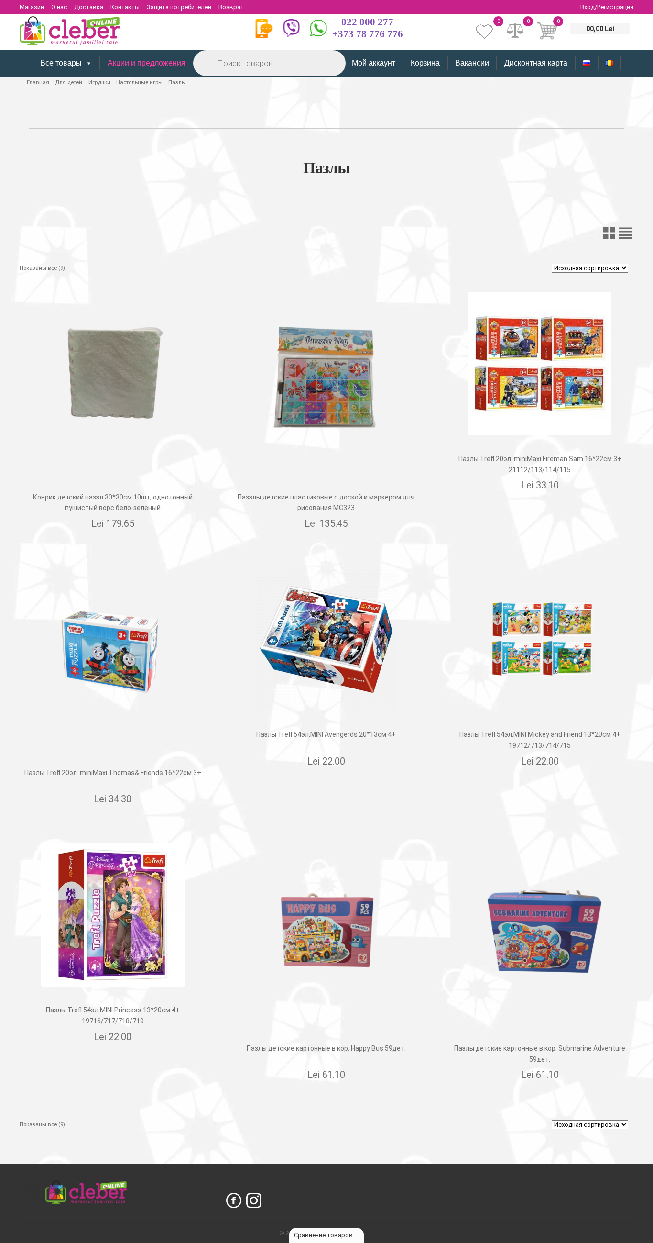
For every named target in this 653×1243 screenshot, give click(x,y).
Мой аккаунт (373, 63)
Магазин (32, 7)
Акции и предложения (146, 63)
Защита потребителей (179, 7)
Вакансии (472, 63)
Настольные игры (139, 82)
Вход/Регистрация (606, 7)
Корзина (425, 63)
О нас (59, 7)
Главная (38, 82)
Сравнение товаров (324, 1235)
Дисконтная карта (535, 63)
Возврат (231, 7)
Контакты (125, 7)
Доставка (88, 7)
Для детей (68, 82)
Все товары (61, 63)
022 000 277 (367, 22)
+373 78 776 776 (367, 34)
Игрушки (99, 82)
